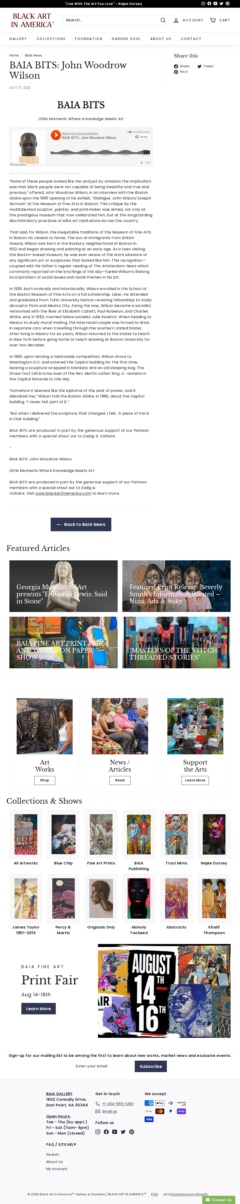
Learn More (195, 780)
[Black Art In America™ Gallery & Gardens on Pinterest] (131, 1132)
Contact (191, 38)
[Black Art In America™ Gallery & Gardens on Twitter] (123, 1132)
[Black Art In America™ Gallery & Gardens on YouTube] (114, 1132)
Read (120, 780)
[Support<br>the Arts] (195, 726)
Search (52, 1154)
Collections (51, 38)
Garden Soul (126, 38)
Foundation (88, 38)
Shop (44, 780)
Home (14, 55)
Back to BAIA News (84, 524)
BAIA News (33, 55)
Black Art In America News (24, 173)
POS (154, 1194)
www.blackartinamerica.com (63, 493)
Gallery (18, 38)
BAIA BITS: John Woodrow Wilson (62, 173)
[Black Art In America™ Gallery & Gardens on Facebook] (106, 1132)
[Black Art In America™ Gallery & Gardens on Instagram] (97, 1132)
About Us (160, 38)
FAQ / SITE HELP (61, 1144)
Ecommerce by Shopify (189, 1194)
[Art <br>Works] (45, 726)
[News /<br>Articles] (120, 726)
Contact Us (221, 1200)
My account (57, 1168)
